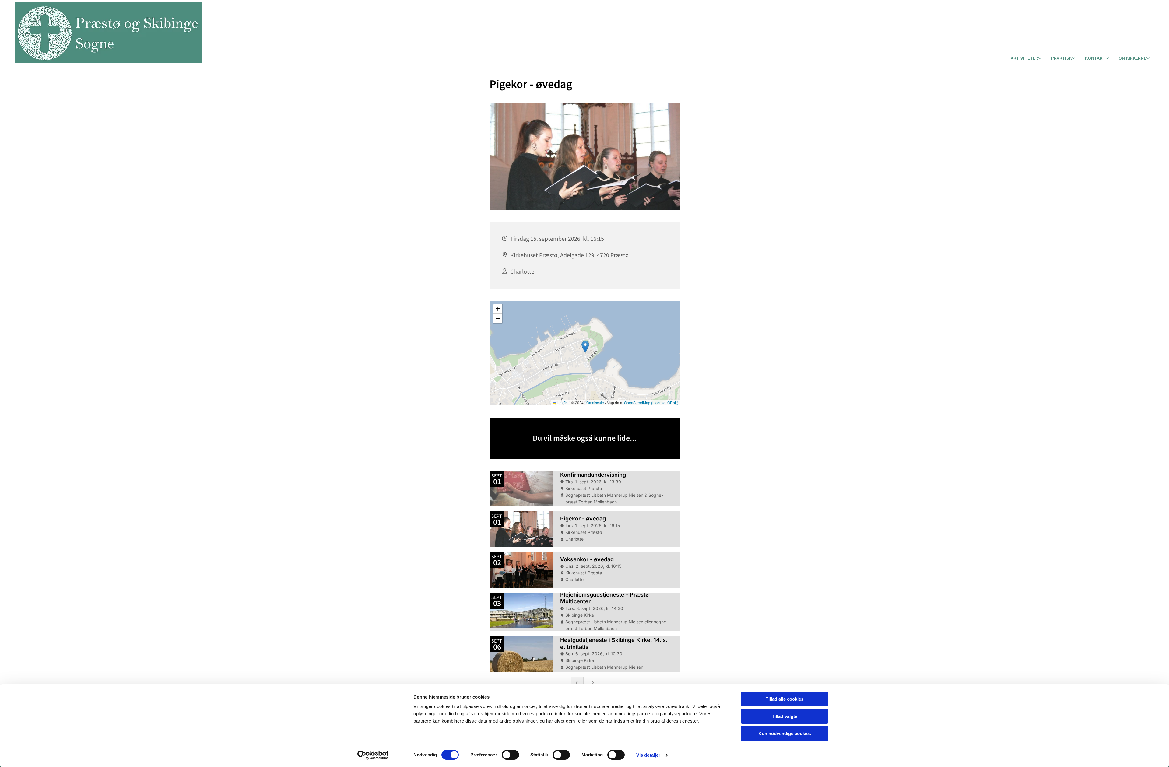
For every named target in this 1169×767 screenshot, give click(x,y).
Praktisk (1061, 58)
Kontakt (1095, 58)
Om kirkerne (1132, 58)
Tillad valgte (784, 716)
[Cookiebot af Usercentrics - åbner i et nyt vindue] (373, 755)
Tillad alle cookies (784, 699)
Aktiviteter (1024, 58)
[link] (1026, 58)
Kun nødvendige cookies (784, 733)
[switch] (510, 755)
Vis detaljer (648, 755)
